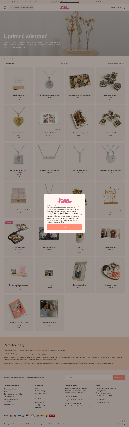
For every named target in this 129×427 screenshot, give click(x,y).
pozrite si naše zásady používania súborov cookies (62, 221)
